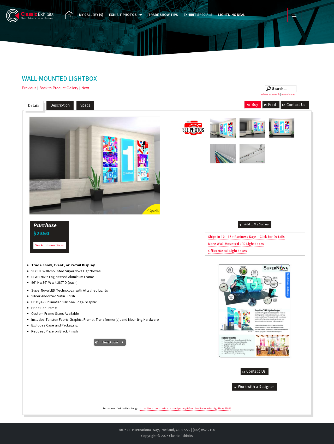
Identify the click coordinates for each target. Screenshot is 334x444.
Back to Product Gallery (58, 88)
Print (272, 104)
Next (85, 88)
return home (288, 94)
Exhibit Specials (198, 14)
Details (34, 105)
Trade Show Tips (163, 14)
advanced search (270, 94)
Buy (255, 104)
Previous (29, 88)
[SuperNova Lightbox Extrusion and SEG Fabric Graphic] (223, 154)
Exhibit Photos (123, 14)
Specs (85, 105)
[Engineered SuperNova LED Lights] (252, 154)
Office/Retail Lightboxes (227, 250)
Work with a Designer (256, 387)
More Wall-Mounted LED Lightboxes (236, 243)
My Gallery (91, 14)
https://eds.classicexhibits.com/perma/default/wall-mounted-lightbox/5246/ (185, 408)
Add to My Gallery (256, 224)
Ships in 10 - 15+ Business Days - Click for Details (246, 236)
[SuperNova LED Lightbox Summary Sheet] (255, 310)
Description (60, 105)
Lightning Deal (231, 14)
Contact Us (296, 105)
